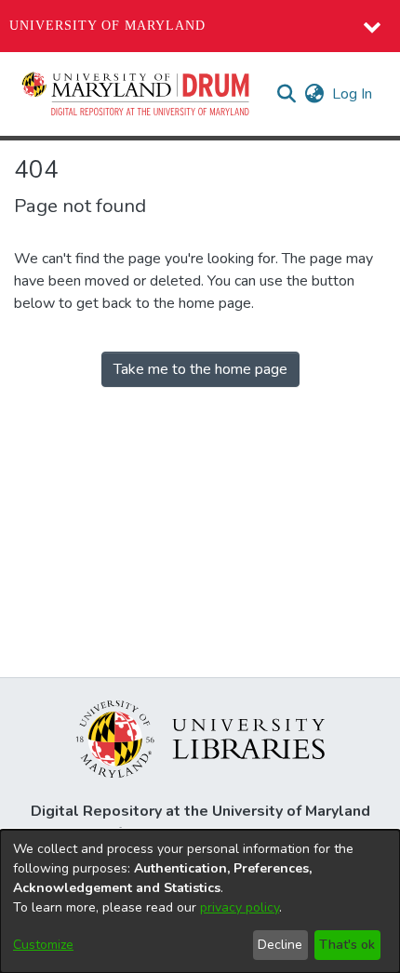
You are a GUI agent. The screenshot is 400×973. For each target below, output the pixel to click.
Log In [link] (353, 94)
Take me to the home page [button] (200, 369)
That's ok (347, 944)
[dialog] (200, 901)
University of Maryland (107, 26)
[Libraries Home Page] (200, 737)
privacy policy (239, 907)
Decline (280, 944)
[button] (137, 94)
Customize (43, 944)
